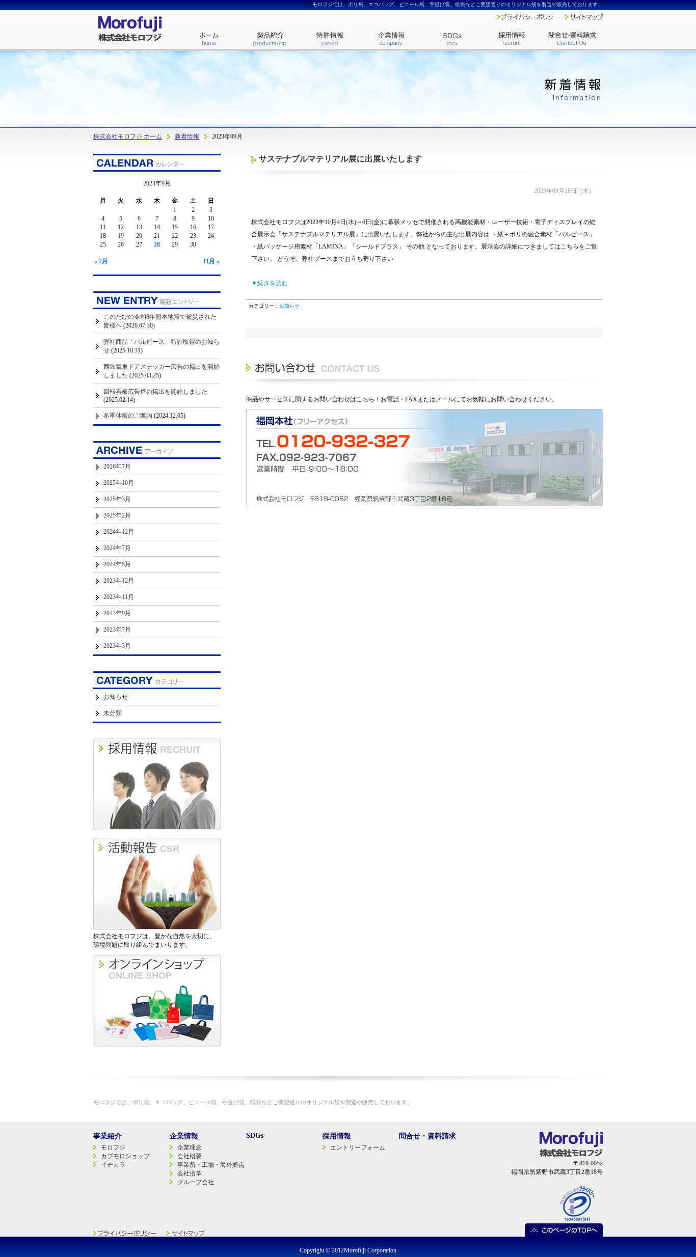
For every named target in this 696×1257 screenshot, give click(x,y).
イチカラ (113, 1164)
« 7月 (101, 261)
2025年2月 (117, 515)
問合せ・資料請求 (427, 1136)
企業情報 (184, 1136)
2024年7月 (117, 548)
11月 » (211, 261)
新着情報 (187, 136)
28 (157, 244)
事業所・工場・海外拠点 (211, 1164)
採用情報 (337, 1136)
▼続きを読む (269, 283)
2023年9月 (117, 613)
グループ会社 (195, 1182)
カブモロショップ (125, 1156)
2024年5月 (117, 564)
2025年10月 (118, 482)
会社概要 (189, 1156)
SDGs (254, 1135)
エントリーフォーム (357, 1147)
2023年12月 (118, 580)
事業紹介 (107, 1136)
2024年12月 (118, 531)
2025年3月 (117, 499)
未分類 (112, 713)
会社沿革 (189, 1173)
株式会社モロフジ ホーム (127, 136)
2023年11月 (118, 596)
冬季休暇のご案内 (127, 415)
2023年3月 (117, 645)
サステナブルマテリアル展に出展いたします (340, 158)
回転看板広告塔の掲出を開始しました (155, 391)
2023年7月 (117, 629)
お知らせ (289, 306)
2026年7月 (117, 466)
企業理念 (189, 1147)
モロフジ (113, 1147)
